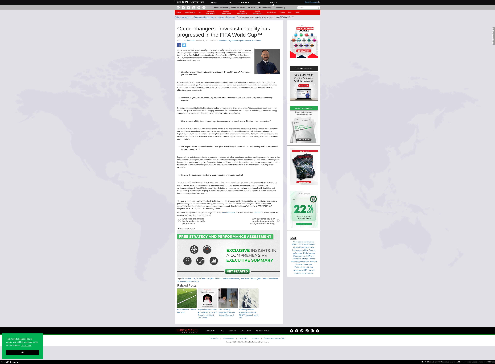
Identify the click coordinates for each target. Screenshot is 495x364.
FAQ (221, 331)
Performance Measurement (303, 244)
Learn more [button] (26, 345)
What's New (246, 331)
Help (258, 3)
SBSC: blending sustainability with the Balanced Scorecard (226, 312)
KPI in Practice (307, 273)
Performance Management (304, 254)
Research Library (265, 8)
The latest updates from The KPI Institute (471, 362)
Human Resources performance (303, 260)
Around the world (271, 12)
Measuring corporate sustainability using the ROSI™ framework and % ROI (248, 314)
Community (244, 3)
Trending (282, 12)
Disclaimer (255, 338)
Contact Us (210, 331)
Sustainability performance (188, 281)
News (213, 3)
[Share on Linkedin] (189, 45)
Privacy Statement (228, 338)
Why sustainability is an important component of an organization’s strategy (262, 221)
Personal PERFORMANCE (257, 12)
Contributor (190, 40)
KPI (200, 12)
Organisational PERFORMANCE (210, 12)
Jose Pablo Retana (248, 279)
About (289, 12)
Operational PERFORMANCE (226, 12)
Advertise (251, 8)
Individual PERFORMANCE (242, 12)
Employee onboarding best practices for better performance (194, 221)
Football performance (230, 279)
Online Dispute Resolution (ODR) (274, 338)
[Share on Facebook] (179, 45)
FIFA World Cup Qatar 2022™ (208, 279)
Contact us (273, 4)
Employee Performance (303, 265)
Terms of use (214, 338)
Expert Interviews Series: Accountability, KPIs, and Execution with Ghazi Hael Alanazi (207, 314)
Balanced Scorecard (190, 12)
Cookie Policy (243, 338)
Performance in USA (300, 250)
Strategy (178, 12)
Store (228, 3)
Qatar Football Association (267, 279)
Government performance (303, 241)
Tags (293, 237)
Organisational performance (239, 40)
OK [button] (22, 352)
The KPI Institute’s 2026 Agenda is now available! (432, 362)
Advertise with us (263, 331)
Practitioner (256, 40)
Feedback (297, 12)
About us (232, 331)
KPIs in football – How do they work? (186, 311)
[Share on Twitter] (184, 45)
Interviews (223, 40)
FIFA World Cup (188, 279)
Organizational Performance (303, 247)
